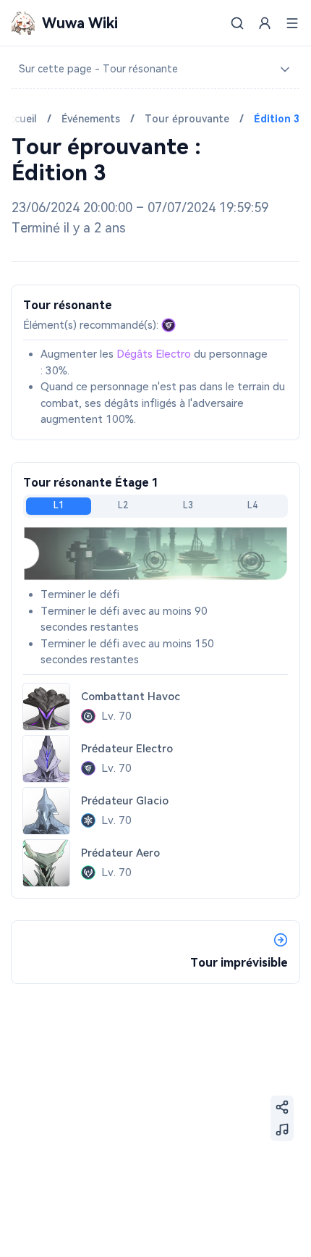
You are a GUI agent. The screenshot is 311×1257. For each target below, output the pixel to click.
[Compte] (264, 23)
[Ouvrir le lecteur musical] (282, 1129)
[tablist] (155, 506)
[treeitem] (155, 69)
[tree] (155, 69)
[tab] (58, 506)
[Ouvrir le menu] (292, 23)
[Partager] (282, 1107)
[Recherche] (237, 23)
